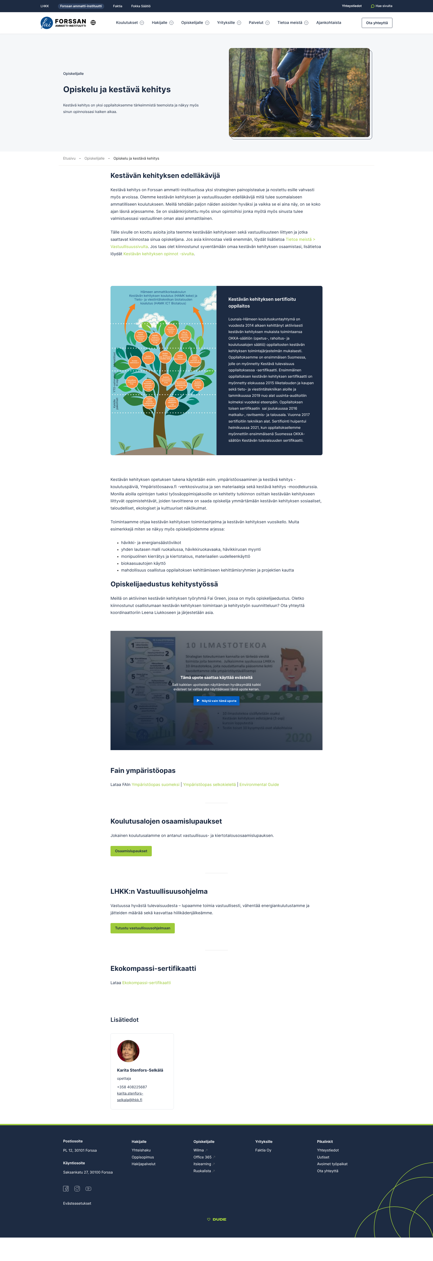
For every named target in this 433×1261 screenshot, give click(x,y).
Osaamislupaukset (131, 851)
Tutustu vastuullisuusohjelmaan (142, 928)
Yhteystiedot (352, 6)
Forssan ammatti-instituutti (81, 6)
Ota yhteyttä (377, 23)
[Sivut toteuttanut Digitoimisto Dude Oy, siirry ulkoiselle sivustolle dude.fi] (216, 1220)
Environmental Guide (259, 784)
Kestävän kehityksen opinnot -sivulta (158, 254)
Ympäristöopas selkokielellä (209, 784)
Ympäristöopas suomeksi (156, 784)
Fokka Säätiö (140, 6)
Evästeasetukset (77, 1203)
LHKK (45, 6)
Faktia (117, 6)
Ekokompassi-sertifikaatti (146, 983)
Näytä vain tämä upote (219, 701)
